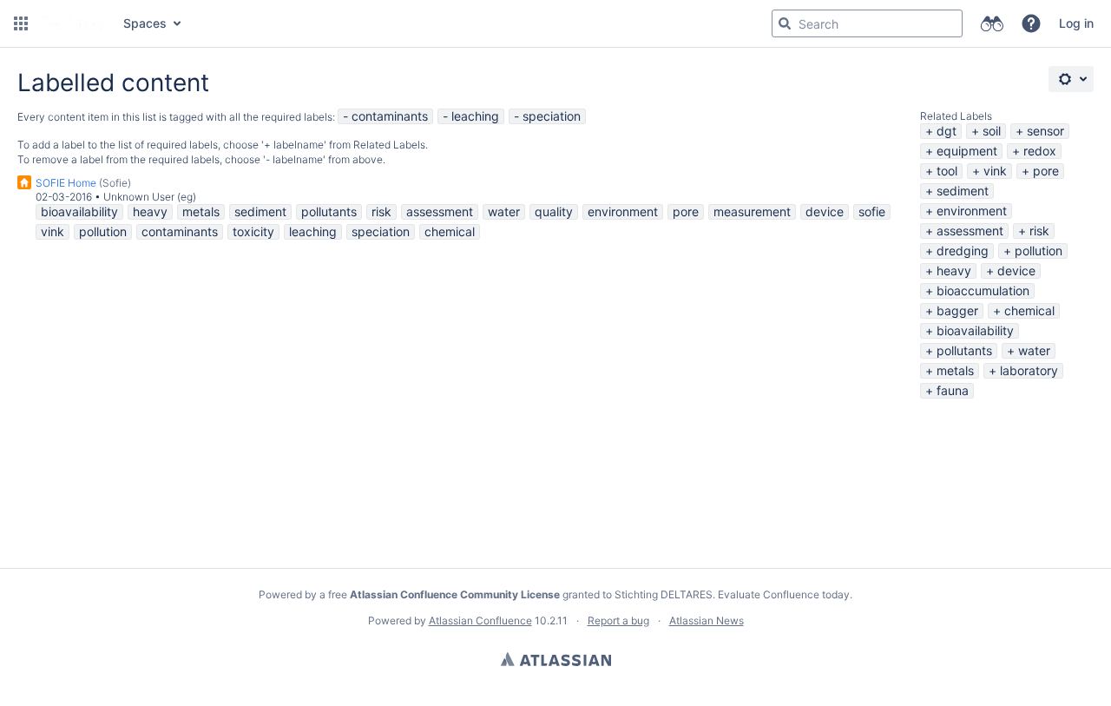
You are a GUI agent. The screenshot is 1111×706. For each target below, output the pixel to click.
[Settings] (1071, 79)
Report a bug (618, 620)
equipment (967, 150)
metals (955, 370)
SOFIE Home (66, 182)
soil (992, 130)
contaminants (390, 116)
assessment (970, 230)
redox (1039, 150)
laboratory (1029, 370)
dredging (963, 250)
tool (947, 170)
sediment (963, 190)
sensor (1045, 130)
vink (995, 170)
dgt (947, 130)
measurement (752, 211)
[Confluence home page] (74, 23)
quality (554, 211)
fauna (953, 390)
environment (972, 210)
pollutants (964, 350)
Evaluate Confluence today (784, 594)
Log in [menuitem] (1076, 23)
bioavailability (975, 330)
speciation (552, 116)
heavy (954, 270)
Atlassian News (706, 620)
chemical (1029, 310)
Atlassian (556, 659)
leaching (475, 116)
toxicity (253, 231)
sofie (871, 211)
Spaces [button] (145, 23)
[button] (21, 23)
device (1016, 270)
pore (1046, 170)
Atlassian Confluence (480, 620)
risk (1039, 230)
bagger (957, 310)
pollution (1038, 250)
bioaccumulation (983, 290)
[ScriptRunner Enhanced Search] (991, 23)
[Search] (785, 23)
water (1034, 350)
